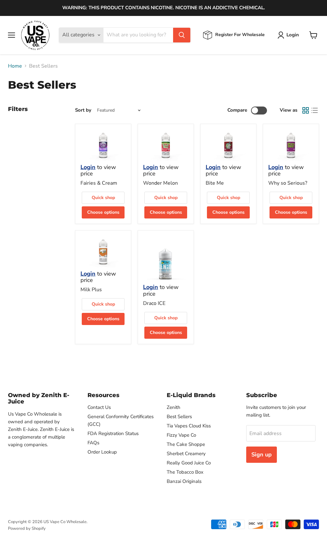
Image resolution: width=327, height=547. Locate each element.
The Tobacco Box (185, 472)
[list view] (314, 110)
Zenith (173, 407)
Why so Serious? (287, 183)
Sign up (261, 454)
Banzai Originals (184, 481)
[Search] (181, 35)
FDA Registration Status (113, 433)
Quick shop (103, 198)
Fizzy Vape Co (181, 435)
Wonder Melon (160, 183)
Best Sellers (179, 416)
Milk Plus (91, 289)
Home (15, 66)
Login (87, 167)
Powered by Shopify (27, 528)
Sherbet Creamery (186, 453)
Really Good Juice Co (189, 463)
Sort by (83, 110)
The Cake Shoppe (186, 444)
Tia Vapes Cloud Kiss (189, 426)
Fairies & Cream (98, 183)
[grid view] (305, 110)
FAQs (93, 443)
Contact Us (99, 407)
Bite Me (215, 183)
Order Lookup (102, 452)
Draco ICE (154, 303)
